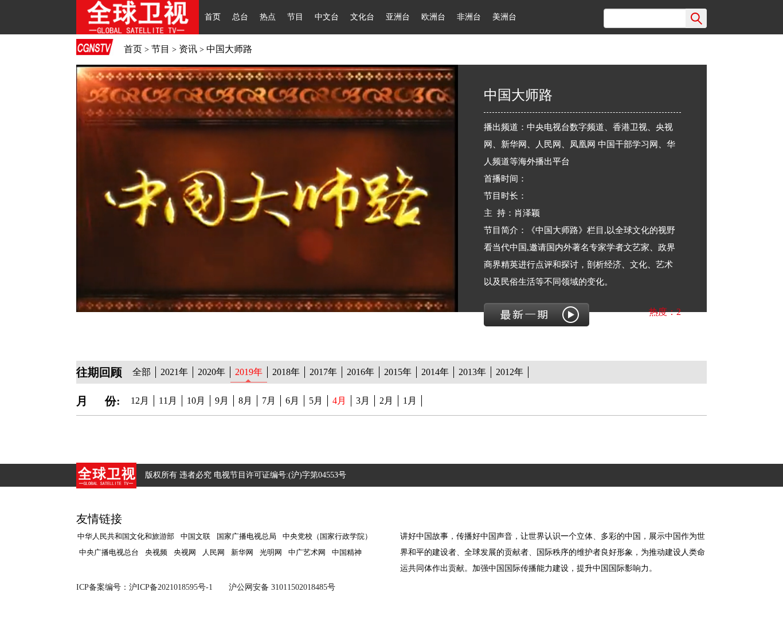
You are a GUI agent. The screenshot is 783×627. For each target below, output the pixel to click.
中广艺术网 (307, 552)
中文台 (327, 17)
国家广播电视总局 (246, 536)
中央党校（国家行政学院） (327, 536)
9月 (222, 400)
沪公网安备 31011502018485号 (282, 587)
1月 (410, 400)
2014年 (435, 372)
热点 (268, 17)
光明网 (271, 552)
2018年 (286, 372)
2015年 (398, 372)
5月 (316, 400)
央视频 (156, 552)
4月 (339, 400)
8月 (245, 400)
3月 (363, 400)
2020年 (211, 372)
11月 (168, 400)
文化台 (362, 17)
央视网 (185, 552)
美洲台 (504, 17)
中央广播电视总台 (108, 552)
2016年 (360, 372)
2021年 (174, 372)
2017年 (323, 372)
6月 (292, 400)
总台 (240, 17)
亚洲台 (398, 17)
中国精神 (347, 552)
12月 (140, 400)
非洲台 (469, 17)
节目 (295, 17)
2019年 (249, 372)
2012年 (509, 372)
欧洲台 (433, 17)
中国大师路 (229, 49)
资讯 (188, 49)
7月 (269, 400)
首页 (213, 17)
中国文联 (195, 536)
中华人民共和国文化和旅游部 (125, 536)
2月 (386, 400)
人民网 (213, 552)
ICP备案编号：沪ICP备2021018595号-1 (144, 587)
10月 (196, 400)
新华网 (242, 552)
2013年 (472, 372)
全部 (141, 372)
